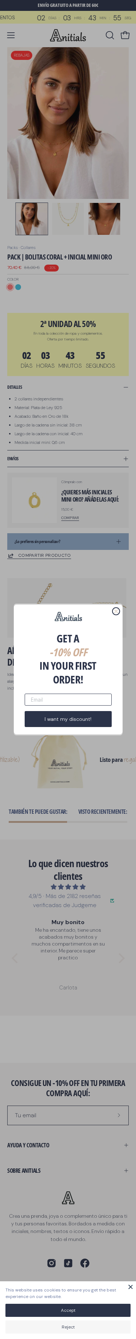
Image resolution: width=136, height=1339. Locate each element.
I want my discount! (68, 719)
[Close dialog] (116, 611)
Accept (68, 1310)
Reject (68, 1327)
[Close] (130, 1286)
